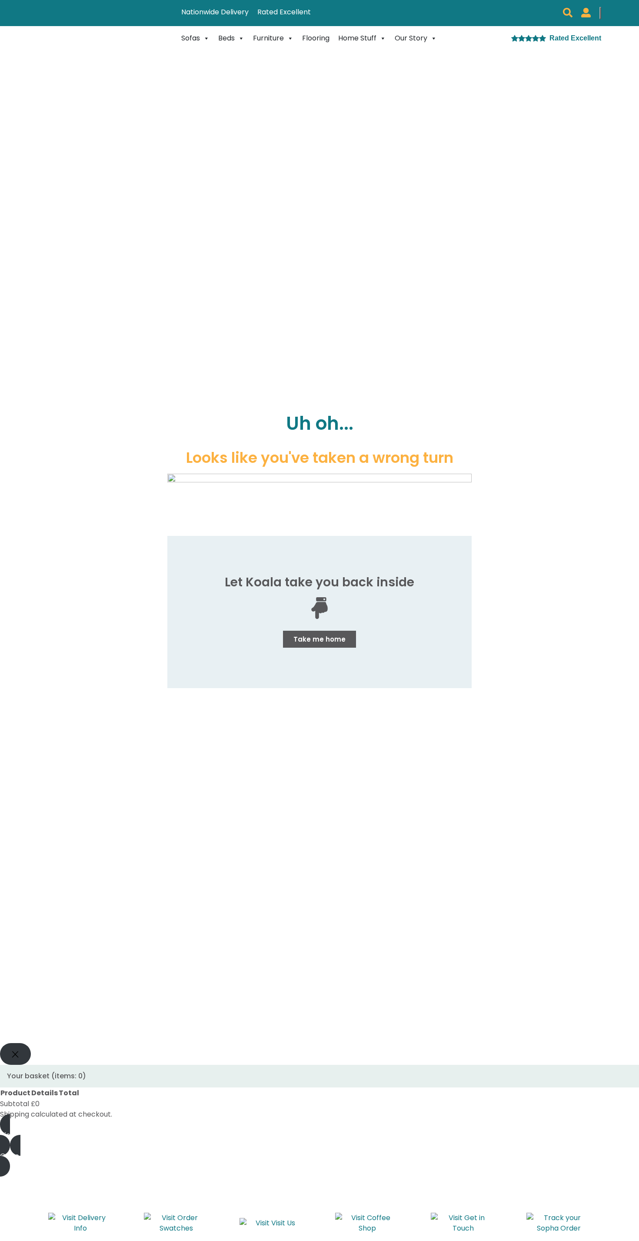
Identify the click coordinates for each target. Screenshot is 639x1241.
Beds (226, 38)
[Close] (15, 1054)
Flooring (315, 38)
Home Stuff (357, 38)
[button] (567, 13)
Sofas (190, 38)
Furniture (268, 38)
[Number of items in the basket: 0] (600, 13)
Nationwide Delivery (215, 12)
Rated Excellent (284, 12)
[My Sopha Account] (586, 13)
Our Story (411, 38)
